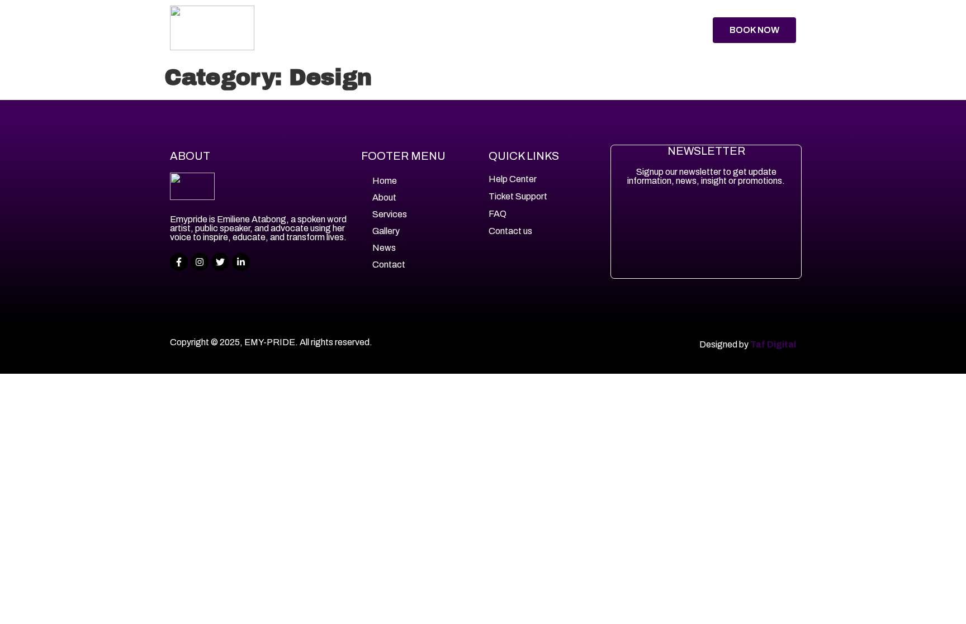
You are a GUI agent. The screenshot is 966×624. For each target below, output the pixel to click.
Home (331, 30)
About (377, 30)
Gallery (491, 30)
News (542, 30)
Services (432, 30)
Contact (594, 30)
